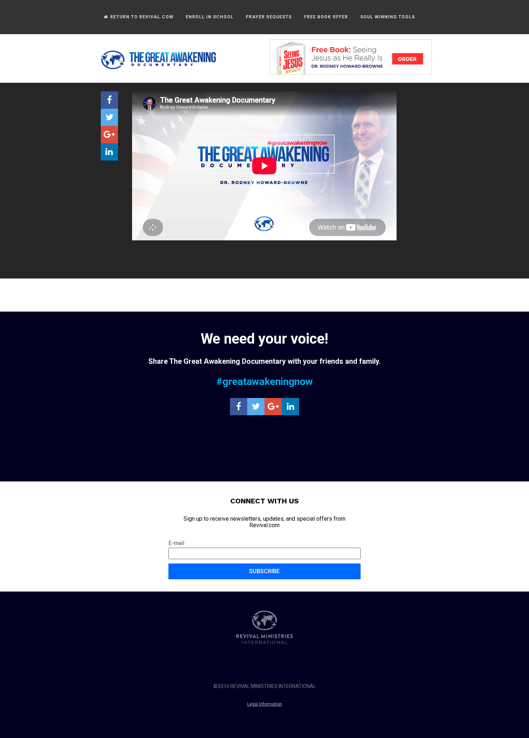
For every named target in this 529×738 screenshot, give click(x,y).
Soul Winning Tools (387, 16)
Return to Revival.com (141, 16)
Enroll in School (210, 16)
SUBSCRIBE (264, 571)
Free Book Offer (326, 16)
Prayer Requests (269, 16)
